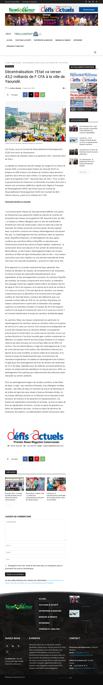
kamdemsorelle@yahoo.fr (85, 668)
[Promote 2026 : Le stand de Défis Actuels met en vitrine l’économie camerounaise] (14, 484)
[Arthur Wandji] (6, 88)
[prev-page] (6, 505)
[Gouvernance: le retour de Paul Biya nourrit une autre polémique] (73, 152)
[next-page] (10, 505)
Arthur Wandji (15, 88)
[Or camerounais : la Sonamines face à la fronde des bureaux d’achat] (73, 162)
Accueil (7, 63)
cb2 (70, 678)
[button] (95, 52)
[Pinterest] (36, 94)
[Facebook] (86, 1)
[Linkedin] (89, 1)
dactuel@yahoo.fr (82, 652)
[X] (93, 1)
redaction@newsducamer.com (81, 655)
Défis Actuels (16, 63)
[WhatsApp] (96, 1)
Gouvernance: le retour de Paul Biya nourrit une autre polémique (89, 152)
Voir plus (83, 172)
